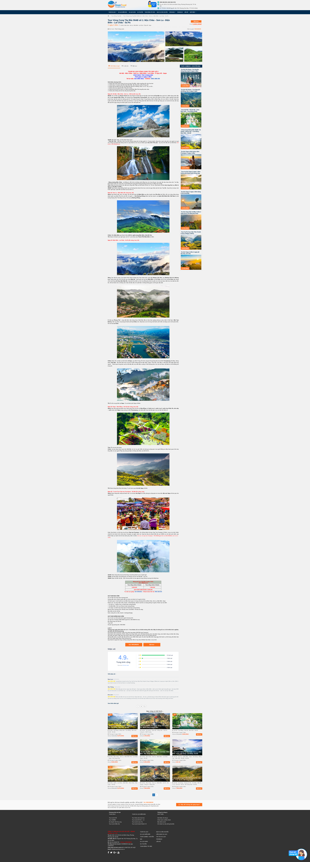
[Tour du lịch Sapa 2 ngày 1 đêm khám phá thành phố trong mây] (191, 181)
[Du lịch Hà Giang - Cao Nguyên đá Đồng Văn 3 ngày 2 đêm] (191, 99)
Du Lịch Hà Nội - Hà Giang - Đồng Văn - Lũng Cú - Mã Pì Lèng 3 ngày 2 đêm (154, 726)
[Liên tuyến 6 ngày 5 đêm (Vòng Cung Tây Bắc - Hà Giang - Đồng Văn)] (155, 773)
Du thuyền (143, 844)
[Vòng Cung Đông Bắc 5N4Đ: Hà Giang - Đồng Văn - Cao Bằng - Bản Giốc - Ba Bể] (191, 141)
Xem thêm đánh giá (113, 703)
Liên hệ (186, 12)
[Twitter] (145, 706)
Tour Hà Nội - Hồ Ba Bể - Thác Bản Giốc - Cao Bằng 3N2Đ (186, 726)
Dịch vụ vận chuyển (162, 831)
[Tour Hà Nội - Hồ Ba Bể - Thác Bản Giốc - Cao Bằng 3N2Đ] (191, 120)
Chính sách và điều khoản (164, 820)
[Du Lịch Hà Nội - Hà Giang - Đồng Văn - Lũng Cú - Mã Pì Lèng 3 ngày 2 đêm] (155, 721)
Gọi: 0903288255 (134, 644)
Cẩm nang (172, 12)
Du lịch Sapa (144, 841)
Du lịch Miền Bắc (122, 12)
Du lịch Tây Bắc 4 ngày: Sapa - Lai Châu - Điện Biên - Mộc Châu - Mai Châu (154, 752)
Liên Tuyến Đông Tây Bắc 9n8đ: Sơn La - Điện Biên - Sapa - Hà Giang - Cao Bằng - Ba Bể (187, 752)
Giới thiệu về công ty (162, 817)
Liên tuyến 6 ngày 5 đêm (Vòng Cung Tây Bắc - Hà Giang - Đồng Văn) (155, 779)
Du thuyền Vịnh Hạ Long (115, 822)
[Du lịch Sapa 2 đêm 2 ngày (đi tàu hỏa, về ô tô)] (191, 262)
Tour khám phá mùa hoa (138, 817)
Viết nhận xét (111, 674)
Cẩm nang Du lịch (161, 834)
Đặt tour (196, 21)
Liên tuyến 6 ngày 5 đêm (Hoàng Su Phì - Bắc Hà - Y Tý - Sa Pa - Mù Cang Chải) (186, 779)
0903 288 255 (155, 78)
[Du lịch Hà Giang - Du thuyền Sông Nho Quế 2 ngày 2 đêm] (191, 79)
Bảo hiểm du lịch (161, 822)
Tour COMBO (112, 820)
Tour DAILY (112, 814)
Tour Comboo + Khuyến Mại (190, 66)
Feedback (180, 12)
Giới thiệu (192, 12)
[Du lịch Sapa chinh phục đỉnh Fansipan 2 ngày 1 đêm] (191, 161)
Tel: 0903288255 (148, 802)
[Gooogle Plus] (141, 706)
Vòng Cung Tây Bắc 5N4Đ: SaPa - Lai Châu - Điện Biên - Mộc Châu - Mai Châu (122, 779)
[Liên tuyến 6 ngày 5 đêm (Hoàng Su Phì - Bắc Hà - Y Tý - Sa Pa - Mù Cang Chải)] (187, 773)
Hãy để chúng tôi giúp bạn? (190, 804)
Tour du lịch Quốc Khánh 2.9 (139, 824)
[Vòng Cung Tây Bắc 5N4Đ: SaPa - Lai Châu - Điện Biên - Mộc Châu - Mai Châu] (123, 773)
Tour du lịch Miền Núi (114, 824)
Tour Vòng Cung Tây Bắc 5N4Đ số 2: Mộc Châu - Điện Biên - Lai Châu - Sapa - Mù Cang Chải (121, 751)
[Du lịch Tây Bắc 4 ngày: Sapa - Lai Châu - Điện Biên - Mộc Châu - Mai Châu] (155, 747)
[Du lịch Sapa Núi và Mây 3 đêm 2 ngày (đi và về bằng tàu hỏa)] (191, 222)
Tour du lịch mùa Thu (137, 822)
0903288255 (198, 29)
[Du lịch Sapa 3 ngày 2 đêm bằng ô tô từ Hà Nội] (191, 202)
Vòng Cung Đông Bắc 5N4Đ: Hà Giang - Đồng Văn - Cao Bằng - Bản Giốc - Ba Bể (191, 131)
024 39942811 (138, 591)
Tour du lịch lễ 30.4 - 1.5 (138, 820)
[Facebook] (137, 706)
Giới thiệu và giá (115, 66)
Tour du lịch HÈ (113, 817)
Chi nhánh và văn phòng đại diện (165, 824)
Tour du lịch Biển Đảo (139, 814)
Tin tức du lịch (161, 836)
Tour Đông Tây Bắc (146, 846)
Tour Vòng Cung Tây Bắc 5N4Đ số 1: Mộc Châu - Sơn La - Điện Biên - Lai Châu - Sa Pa (145, 16)
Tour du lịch (144, 831)
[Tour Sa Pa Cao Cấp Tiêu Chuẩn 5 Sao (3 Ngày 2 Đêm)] (191, 242)
